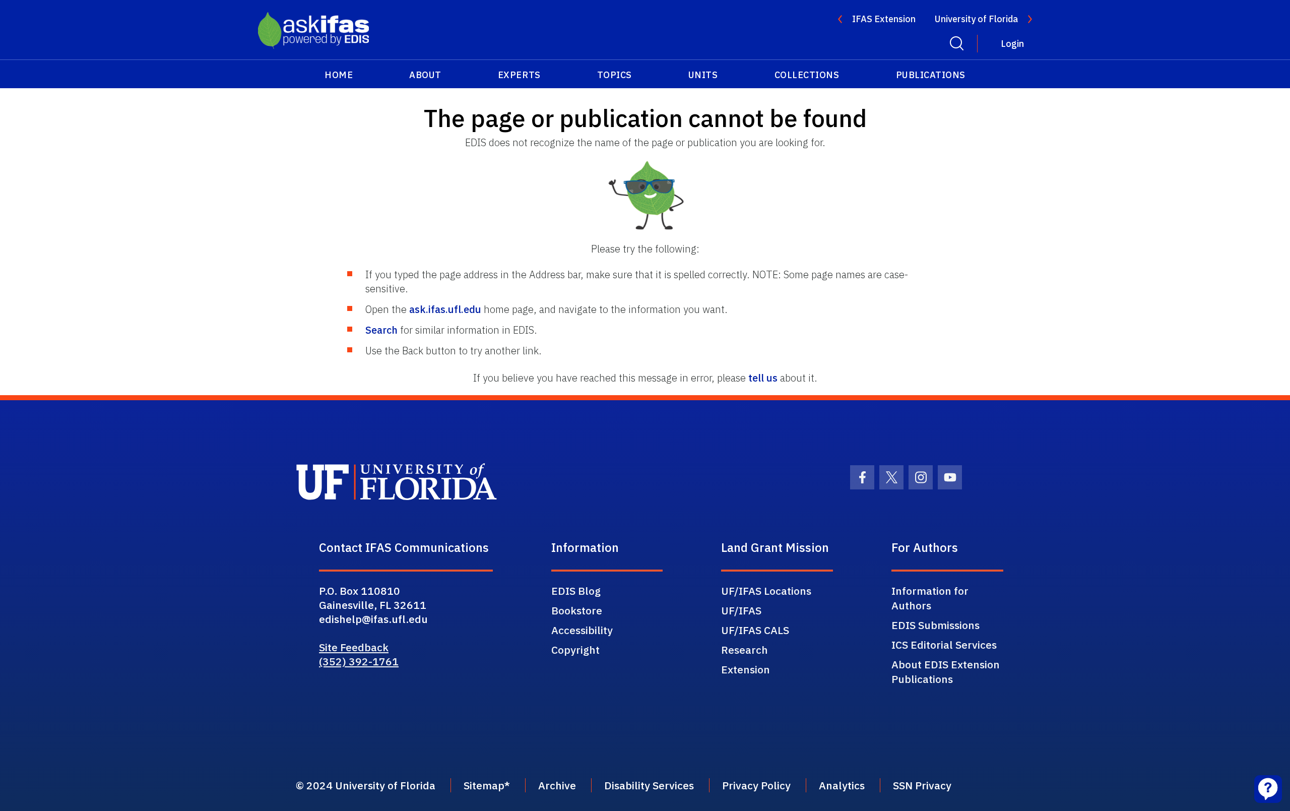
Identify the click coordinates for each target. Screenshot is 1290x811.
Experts (519, 75)
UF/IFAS (741, 610)
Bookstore (576, 610)
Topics (614, 75)
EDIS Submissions (935, 625)
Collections (807, 75)
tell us (763, 378)
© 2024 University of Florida (365, 785)
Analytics (842, 785)
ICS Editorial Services (944, 645)
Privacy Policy (756, 785)
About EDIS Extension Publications (945, 671)
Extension (745, 669)
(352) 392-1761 (359, 661)
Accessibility (582, 630)
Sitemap (484, 785)
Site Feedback (354, 647)
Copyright (575, 650)
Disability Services (649, 785)
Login (1012, 43)
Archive (557, 785)
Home (339, 75)
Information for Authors (930, 598)
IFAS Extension (884, 19)
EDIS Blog (576, 591)
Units (703, 75)
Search (381, 330)
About (425, 75)
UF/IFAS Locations (766, 591)
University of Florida (976, 19)
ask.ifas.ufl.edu (445, 309)
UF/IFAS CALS (755, 630)
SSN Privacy (922, 785)
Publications (930, 75)
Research (744, 650)
